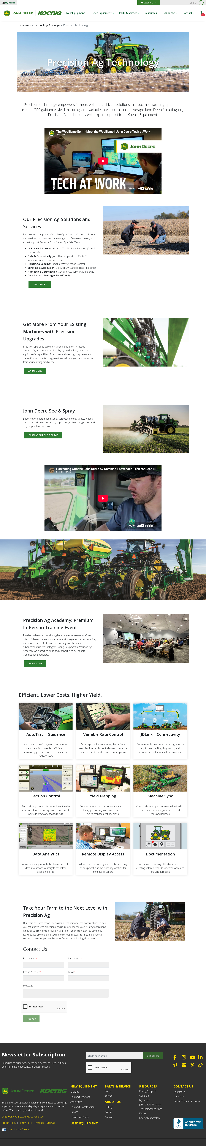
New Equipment (76, 13)
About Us (170, 13)
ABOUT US (113, 1102)
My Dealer (10, 2)
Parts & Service (128, 13)
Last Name (75, 958)
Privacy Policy (9, 1122)
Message (28, 985)
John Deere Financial (150, 1104)
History (109, 1107)
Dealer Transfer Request (186, 1101)
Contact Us (179, 1092)
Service (109, 1095)
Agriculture (76, 1101)
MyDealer (144, 1100)
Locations (148, 2)
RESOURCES (148, 1086)
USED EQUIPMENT (84, 1123)
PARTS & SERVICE (118, 1086)
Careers (109, 1117)
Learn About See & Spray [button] (43, 435)
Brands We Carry (79, 1117)
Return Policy (26, 1122)
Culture (109, 1112)
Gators (74, 1112)
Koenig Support (147, 1091)
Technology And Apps (47, 25)
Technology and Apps (150, 1109)
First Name (30, 958)
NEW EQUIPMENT (83, 1086)
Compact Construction (82, 1107)
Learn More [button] (39, 284)
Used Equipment (102, 13)
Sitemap (50, 1122)
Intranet (39, 1122)
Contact (188, 13)
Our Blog (144, 1095)
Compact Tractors (80, 1097)
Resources (151, 13)
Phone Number (32, 972)
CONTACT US (183, 1086)
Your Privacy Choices (19, 1129)
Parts (108, 1091)
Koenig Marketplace (150, 1118)
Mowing (74, 1091)
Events (142, 1113)
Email (71, 972)
